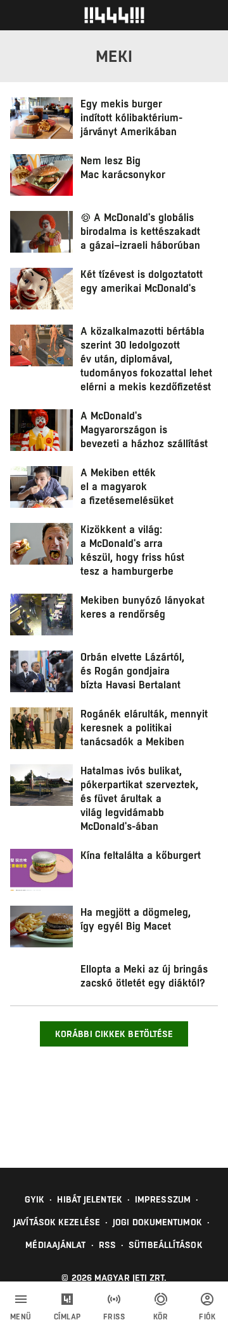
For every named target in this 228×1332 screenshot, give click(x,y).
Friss (114, 1316)
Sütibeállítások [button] (166, 1245)
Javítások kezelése (56, 1222)
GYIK (34, 1199)
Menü (21, 1316)
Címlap (67, 1316)
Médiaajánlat (55, 1245)
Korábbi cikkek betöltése (114, 1034)
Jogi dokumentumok (157, 1222)
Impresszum (163, 1199)
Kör (160, 1316)
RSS (107, 1245)
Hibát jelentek (89, 1199)
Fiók (207, 1316)
